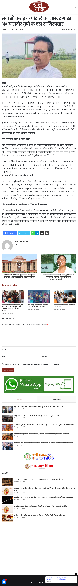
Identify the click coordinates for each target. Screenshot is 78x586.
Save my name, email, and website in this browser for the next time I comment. (32, 364)
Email (4, 357)
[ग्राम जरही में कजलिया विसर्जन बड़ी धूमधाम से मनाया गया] (39, 296)
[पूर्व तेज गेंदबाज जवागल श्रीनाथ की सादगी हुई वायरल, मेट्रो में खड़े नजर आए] (7, 409)
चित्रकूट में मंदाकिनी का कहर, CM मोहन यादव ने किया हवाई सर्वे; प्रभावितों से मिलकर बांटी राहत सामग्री (13, 308)
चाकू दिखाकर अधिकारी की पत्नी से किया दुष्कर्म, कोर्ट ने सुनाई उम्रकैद (36, 416)
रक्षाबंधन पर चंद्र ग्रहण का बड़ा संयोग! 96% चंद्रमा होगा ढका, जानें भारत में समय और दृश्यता (43, 497)
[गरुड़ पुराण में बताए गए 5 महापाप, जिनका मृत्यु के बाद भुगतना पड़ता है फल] (7, 482)
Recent (19, 399)
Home (33, 582)
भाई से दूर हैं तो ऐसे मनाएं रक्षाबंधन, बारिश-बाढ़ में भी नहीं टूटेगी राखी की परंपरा (39, 515)
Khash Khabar (8, 30)
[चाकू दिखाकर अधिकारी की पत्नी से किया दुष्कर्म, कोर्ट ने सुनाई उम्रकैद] (7, 418)
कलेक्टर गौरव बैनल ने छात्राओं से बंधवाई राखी (64, 306)
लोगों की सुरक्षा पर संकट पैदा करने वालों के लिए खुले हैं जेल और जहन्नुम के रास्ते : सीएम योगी (44, 425)
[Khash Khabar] (39, 6)
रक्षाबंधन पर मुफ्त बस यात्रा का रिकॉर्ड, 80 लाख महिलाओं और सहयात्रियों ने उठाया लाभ (42, 434)
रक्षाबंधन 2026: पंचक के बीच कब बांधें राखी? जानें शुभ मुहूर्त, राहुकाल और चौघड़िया (40, 506)
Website (44, 357)
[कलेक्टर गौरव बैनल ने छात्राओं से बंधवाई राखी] (65, 296)
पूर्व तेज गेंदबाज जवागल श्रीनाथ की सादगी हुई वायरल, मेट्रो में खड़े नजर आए (38, 407)
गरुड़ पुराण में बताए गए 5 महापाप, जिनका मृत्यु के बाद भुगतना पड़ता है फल (38, 479)
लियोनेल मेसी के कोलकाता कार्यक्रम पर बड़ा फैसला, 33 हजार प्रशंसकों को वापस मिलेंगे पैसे (43, 443)
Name (4, 349)
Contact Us (39, 582)
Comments (57, 399)
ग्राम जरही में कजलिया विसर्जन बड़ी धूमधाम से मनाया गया (38, 306)
